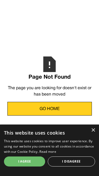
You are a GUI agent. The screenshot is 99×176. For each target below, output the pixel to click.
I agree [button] (24, 161)
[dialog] (49, 150)
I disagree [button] (71, 161)
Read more (47, 151)
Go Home (50, 109)
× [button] (93, 130)
